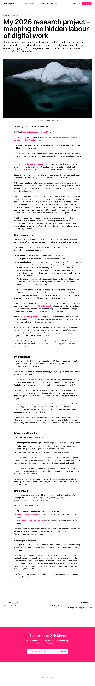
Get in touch (41, 3)
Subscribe (87, 3)
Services (32, 3)
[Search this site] (74, 3)
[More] (60, 3)
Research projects (52, 3)
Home (25, 3)
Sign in (78, 3)
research (16, 15)
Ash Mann (8, 4)
